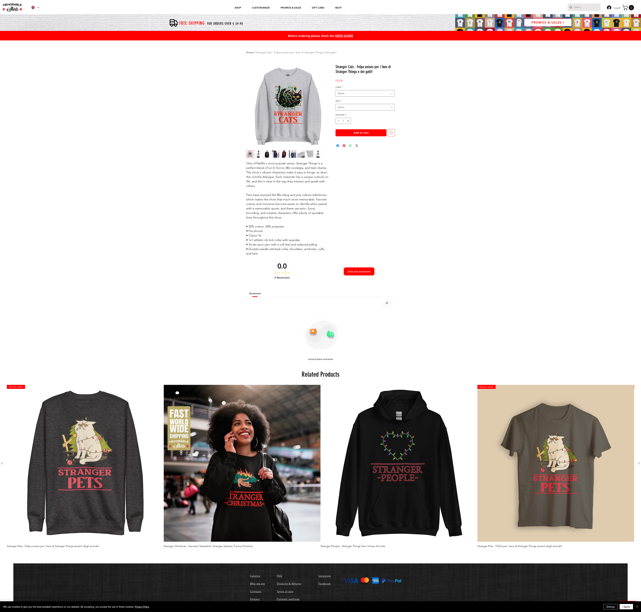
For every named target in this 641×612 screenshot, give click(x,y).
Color (339, 87)
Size (338, 100)
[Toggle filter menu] (387, 303)
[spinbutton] (343, 121)
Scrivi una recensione (359, 271)
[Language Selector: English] (35, 7)
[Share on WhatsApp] (350, 146)
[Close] (637, 606)
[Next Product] (639, 463)
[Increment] (348, 121)
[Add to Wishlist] (391, 132)
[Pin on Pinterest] (344, 146)
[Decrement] (338, 121)
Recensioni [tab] (255, 293)
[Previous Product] (2, 463)
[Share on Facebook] (338, 146)
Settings (610, 606)
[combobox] (365, 93)
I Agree (626, 606)
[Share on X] (357, 146)
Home (250, 52)
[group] (320, 466)
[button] (628, 7)
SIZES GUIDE (344, 36)
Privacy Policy (142, 606)
